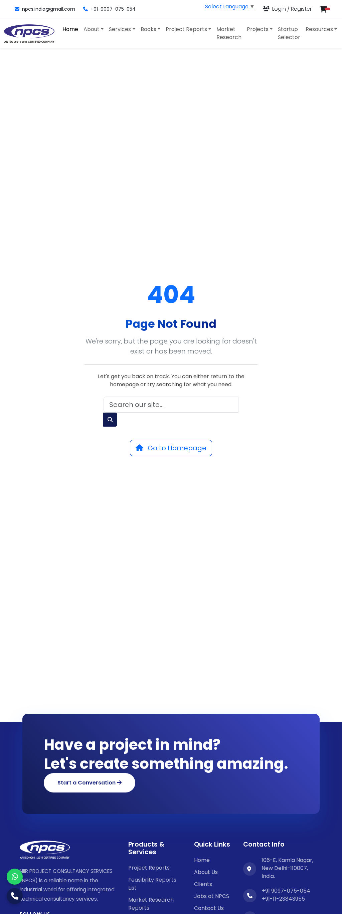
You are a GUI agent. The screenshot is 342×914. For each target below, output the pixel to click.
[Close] (296, 365)
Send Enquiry (171, 536)
